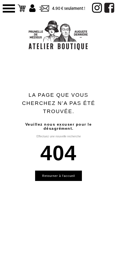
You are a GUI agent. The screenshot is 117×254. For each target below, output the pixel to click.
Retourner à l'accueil (58, 175)
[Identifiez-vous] (32, 8)
